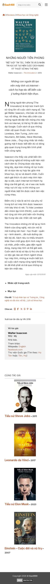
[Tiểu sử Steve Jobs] (25, 396)
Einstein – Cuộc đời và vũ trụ (23, 548)
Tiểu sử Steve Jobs (17, 416)
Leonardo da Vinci (17, 460)
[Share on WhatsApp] (15, 309)
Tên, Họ (22, 355)
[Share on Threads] (25, 309)
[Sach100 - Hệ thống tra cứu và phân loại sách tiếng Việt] (8, 4)
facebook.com (15, 349)
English (22, 346)
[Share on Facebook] (18, 309)
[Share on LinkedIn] (31, 309)
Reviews (11, 15)
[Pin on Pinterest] (28, 309)
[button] (46, 4)
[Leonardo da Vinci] (25, 440)
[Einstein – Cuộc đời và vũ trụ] (25, 528)
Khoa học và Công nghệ (27, 15)
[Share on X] (21, 309)
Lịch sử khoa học (34, 300)
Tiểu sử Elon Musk (17, 504)
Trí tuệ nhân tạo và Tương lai (25, 297)
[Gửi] (39, 5)
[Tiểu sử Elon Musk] (25, 484)
